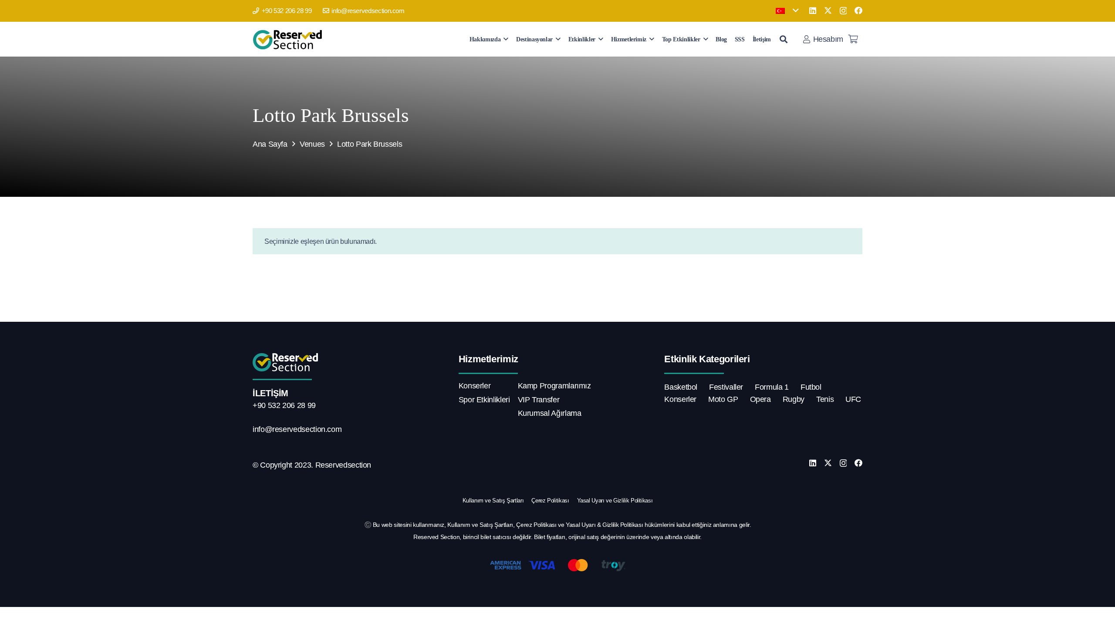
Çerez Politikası (550, 500)
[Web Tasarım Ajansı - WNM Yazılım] (557, 617)
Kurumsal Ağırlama (549, 413)
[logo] (289, 39)
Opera (760, 399)
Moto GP (723, 399)
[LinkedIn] (812, 10)
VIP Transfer (539, 399)
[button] (787, 11)
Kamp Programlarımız (554, 385)
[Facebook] (858, 10)
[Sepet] (852, 39)
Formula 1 (772, 387)
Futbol (811, 387)
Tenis (825, 399)
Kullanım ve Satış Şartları (493, 500)
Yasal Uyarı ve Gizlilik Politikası (615, 500)
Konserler (475, 385)
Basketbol (680, 387)
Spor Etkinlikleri (484, 399)
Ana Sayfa (270, 144)
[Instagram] (843, 11)
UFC (853, 399)
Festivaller (726, 387)
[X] (828, 10)
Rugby (793, 399)
